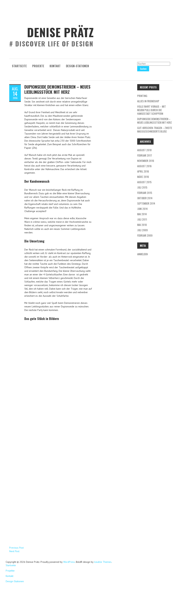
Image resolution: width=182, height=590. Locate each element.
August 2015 (144, 182)
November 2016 (145, 161)
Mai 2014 (142, 214)
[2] (58, 431)
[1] (58, 360)
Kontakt (55, 66)
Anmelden (142, 254)
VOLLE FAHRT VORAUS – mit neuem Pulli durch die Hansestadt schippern (151, 109)
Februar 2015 (144, 193)
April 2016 (143, 171)
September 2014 (146, 203)
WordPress (69, 561)
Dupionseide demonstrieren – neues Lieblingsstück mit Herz (57, 89)
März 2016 (143, 177)
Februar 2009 (144, 235)
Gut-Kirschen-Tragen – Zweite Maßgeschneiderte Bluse (154, 129)
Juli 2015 (142, 187)
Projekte (38, 66)
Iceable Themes (102, 561)
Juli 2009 (142, 230)
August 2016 (144, 166)
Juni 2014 (142, 209)
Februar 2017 (144, 155)
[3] (58, 502)
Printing (142, 96)
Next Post (14, 551)
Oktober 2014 (144, 198)
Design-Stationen (77, 66)
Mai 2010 (142, 225)
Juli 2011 (142, 219)
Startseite (19, 66)
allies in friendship (148, 101)
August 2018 (144, 150)
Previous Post (16, 547)
